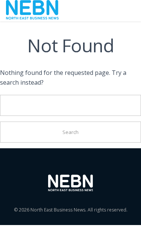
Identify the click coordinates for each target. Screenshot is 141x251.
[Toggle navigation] (125, 10)
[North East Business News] (32, 10)
